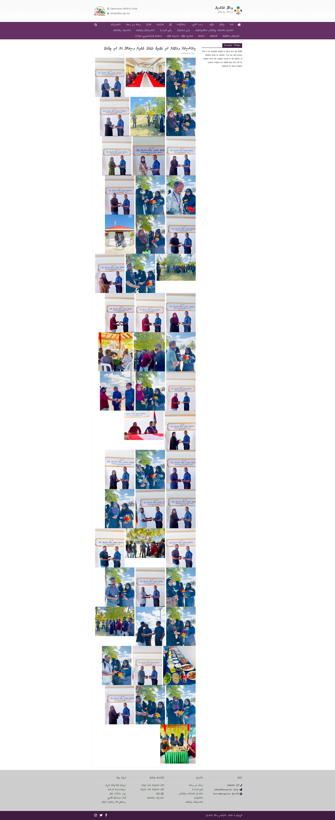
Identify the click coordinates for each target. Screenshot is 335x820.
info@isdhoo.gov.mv (120, 13)
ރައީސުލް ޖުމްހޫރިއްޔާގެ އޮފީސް (115, 785)
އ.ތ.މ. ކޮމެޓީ (198, 25)
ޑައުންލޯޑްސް (181, 25)
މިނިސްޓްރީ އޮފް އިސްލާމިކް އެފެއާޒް (114, 802)
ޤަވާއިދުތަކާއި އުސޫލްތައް (230, 36)
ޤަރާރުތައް (201, 36)
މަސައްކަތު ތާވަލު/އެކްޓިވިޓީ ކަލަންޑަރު (148, 36)
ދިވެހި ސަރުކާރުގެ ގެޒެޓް (118, 794)
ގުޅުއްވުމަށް (160, 25)
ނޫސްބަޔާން (213, 36)
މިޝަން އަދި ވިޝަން (133, 25)
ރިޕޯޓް (212, 25)
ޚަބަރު (232, 25)
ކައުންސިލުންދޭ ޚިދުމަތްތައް (145, 30)
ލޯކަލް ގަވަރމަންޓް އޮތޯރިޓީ (117, 798)
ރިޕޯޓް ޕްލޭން (160, 794)
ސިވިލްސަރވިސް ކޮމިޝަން (117, 789)
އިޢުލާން (222, 25)
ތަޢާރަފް (148, 25)
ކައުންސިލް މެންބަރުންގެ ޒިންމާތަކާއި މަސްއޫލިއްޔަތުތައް (214, 30)
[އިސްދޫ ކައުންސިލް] (239, 25)
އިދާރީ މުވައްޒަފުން (183, 30)
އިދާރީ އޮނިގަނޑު (166, 30)
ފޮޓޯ (170, 25)
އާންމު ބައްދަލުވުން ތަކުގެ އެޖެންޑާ (152, 785)
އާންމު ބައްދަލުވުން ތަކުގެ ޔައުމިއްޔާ (152, 789)
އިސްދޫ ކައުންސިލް (224, 8)
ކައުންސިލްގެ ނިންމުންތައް (122, 30)
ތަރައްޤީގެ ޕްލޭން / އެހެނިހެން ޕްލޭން (180, 36)
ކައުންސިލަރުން (116, 25)
